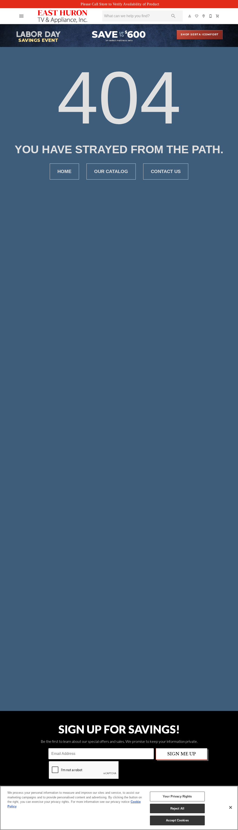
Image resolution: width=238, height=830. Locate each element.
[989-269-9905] (211, 16)
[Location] (204, 16)
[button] (21, 16)
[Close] (230, 807)
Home (64, 171)
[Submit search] (173, 16)
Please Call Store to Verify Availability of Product (120, 4)
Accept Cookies (177, 820)
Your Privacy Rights (177, 796)
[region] (119, 808)
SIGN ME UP (181, 754)
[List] (197, 16)
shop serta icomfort (200, 34)
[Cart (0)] (218, 16)
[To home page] (62, 16)
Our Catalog (111, 171)
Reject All (177, 808)
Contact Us (166, 171)
